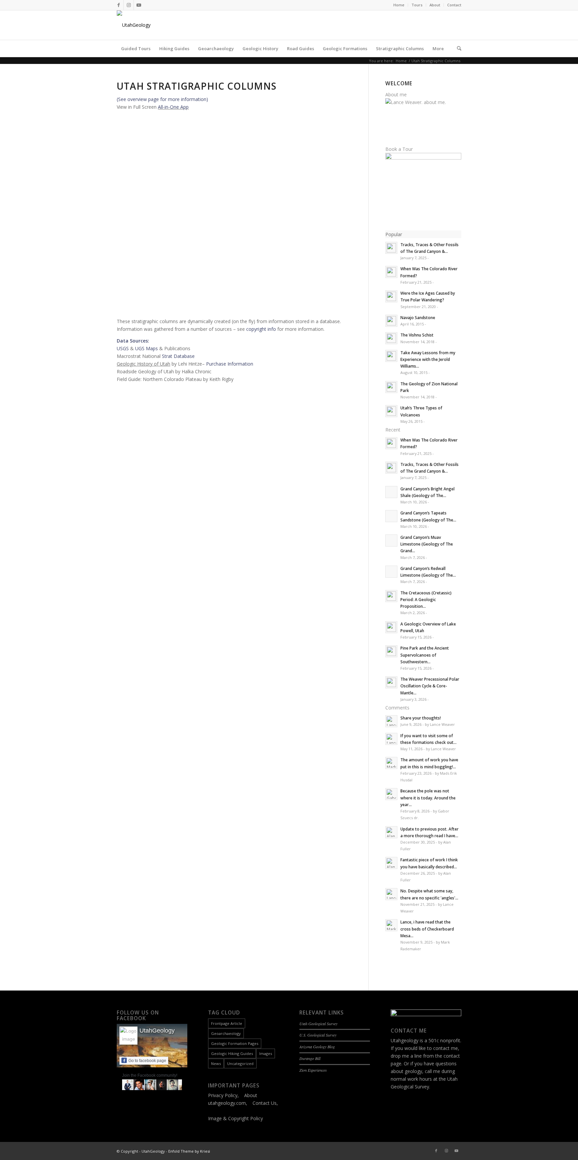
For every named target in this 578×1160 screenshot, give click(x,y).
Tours (416, 4)
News (216, 1063)
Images (265, 1053)
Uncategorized (240, 1063)
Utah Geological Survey (318, 1023)
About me (396, 94)
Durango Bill (309, 1058)
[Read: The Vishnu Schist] (391, 338)
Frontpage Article (226, 1023)
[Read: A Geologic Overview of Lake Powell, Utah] (391, 627)
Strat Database (178, 356)
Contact (454, 4)
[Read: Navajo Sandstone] (391, 321)
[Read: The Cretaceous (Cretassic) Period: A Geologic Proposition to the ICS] (391, 596)
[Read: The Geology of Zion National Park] (391, 387)
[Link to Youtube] (139, 5)
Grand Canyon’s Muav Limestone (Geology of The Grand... (426, 544)
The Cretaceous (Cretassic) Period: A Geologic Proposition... (426, 599)
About (434, 4)
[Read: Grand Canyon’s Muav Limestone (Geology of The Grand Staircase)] (391, 541)
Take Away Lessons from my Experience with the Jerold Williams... (427, 359)
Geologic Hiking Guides (232, 1053)
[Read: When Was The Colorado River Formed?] (391, 272)
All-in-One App (173, 107)
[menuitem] (399, 5)
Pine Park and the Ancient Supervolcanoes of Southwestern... (424, 654)
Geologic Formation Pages (234, 1043)
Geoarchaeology (226, 1033)
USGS (123, 348)
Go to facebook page (147, 1060)
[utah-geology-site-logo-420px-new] (134, 25)
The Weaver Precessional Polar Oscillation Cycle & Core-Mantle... (429, 685)
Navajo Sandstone (417, 317)
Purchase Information (229, 364)
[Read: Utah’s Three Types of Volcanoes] (391, 411)
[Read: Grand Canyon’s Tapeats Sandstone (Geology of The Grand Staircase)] (391, 516)
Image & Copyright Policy (235, 1118)
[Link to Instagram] (128, 5)
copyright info (261, 329)
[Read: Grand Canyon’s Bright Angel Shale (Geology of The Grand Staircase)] (391, 492)
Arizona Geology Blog (317, 1046)
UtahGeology (157, 1030)
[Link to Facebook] (118, 5)
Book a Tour (399, 149)
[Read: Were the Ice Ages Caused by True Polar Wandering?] (391, 296)
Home (398, 4)
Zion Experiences (313, 1070)
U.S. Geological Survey (317, 1035)
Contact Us (265, 1103)
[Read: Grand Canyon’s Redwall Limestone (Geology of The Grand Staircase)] (391, 572)
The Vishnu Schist (417, 334)
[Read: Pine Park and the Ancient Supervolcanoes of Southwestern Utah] (391, 651)
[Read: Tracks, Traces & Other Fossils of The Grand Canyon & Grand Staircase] (391, 248)
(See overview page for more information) (162, 99)
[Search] (457, 48)
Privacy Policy (222, 1095)
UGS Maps (146, 348)
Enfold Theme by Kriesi (189, 1151)
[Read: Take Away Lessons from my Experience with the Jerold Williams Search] (391, 356)
